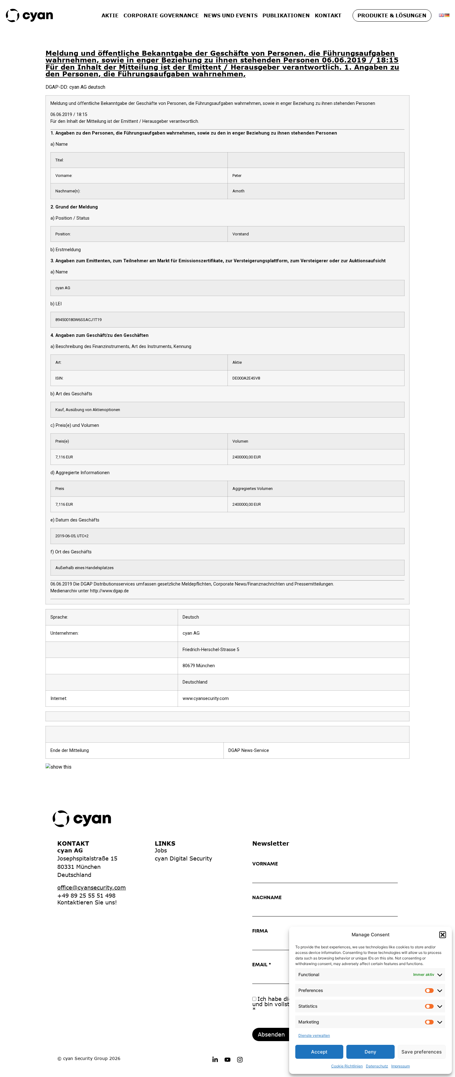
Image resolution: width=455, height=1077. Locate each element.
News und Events (231, 15)
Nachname (267, 897)
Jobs (161, 850)
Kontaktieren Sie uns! (87, 902)
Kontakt (328, 15)
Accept (319, 1052)
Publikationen (286, 15)
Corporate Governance (161, 15)
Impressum (400, 1066)
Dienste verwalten (314, 1035)
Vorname (265, 864)
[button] (443, 935)
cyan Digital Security (183, 858)
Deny (370, 1052)
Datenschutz (377, 1066)
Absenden (271, 1034)
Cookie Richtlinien (347, 1066)
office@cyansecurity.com (91, 887)
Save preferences (421, 1052)
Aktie (110, 15)
